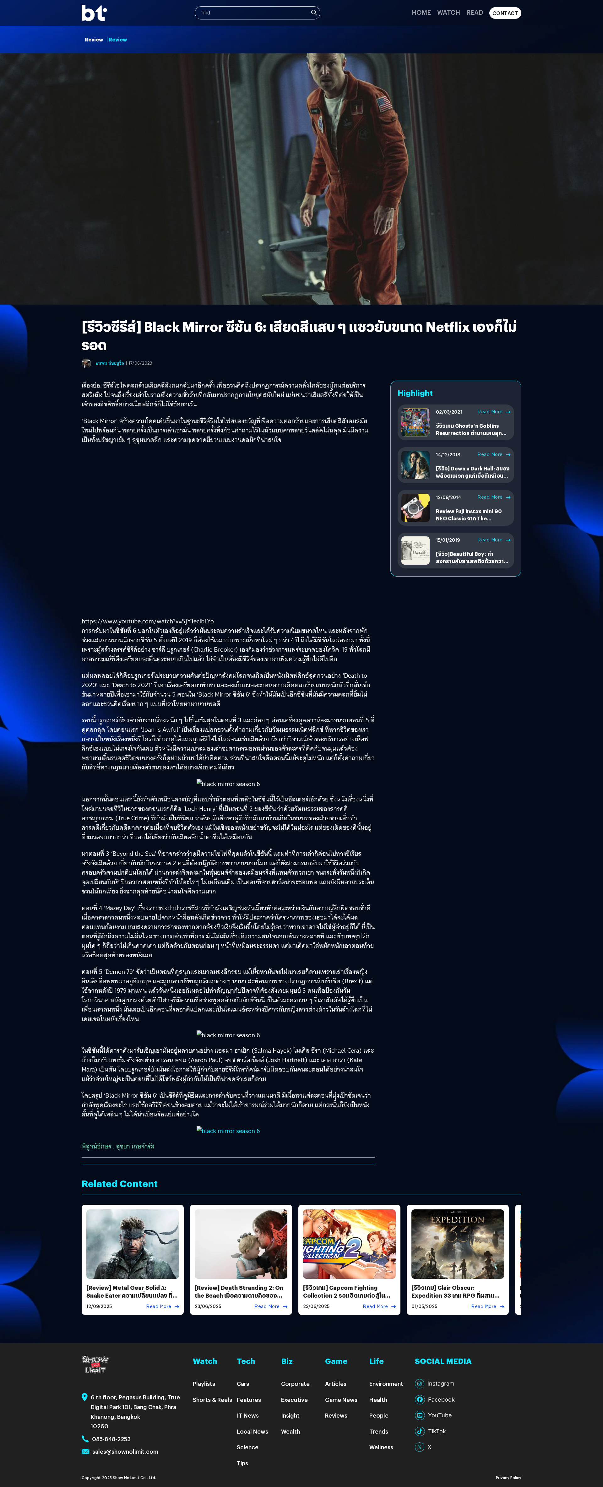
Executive (294, 1399)
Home (421, 12)
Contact (505, 13)
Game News (341, 1399)
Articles (335, 1383)
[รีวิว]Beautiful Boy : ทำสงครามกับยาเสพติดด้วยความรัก (471, 561)
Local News (252, 1431)
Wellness (381, 1447)
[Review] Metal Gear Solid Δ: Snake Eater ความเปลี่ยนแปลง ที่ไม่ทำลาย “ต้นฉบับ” (132, 1295)
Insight (290, 1415)
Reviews (336, 1415)
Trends (378, 1431)
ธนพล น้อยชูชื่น (110, 363)
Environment (386, 1383)
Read (474, 12)
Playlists (204, 1383)
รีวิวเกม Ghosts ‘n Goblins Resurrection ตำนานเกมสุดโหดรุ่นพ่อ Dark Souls (469, 432)
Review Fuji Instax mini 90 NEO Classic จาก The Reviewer (469, 518)
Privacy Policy (508, 1477)
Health (378, 1399)
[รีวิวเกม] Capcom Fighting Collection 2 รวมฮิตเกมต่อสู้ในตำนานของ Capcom (344, 1295)
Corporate (295, 1383)
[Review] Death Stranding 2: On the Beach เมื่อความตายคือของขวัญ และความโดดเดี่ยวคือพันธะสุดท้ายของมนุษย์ (239, 1299)
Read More (490, 411)
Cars (243, 1383)
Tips (242, 1463)
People (378, 1415)
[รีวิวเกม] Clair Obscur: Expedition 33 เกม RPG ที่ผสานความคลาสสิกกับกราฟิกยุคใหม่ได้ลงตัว (453, 1299)
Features (249, 1399)
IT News (248, 1415)
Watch (448, 12)
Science (247, 1447)
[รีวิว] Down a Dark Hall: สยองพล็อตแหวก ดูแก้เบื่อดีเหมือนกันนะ (472, 475)
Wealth (290, 1431)
